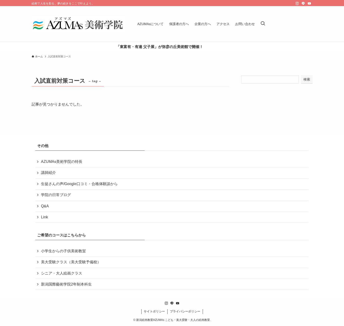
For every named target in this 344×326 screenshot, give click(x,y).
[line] (303, 3)
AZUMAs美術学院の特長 (61, 162)
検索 (307, 79)
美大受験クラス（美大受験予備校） (71, 262)
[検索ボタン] (263, 24)
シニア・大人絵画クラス (61, 273)
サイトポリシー (154, 311)
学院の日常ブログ (56, 195)
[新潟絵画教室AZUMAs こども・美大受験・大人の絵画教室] (78, 24)
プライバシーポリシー (185, 311)
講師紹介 (48, 173)
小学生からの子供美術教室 (63, 251)
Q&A (45, 206)
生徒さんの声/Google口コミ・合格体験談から (79, 184)
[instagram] (297, 3)
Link (44, 217)
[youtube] (309, 3)
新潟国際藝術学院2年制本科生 (66, 284)
